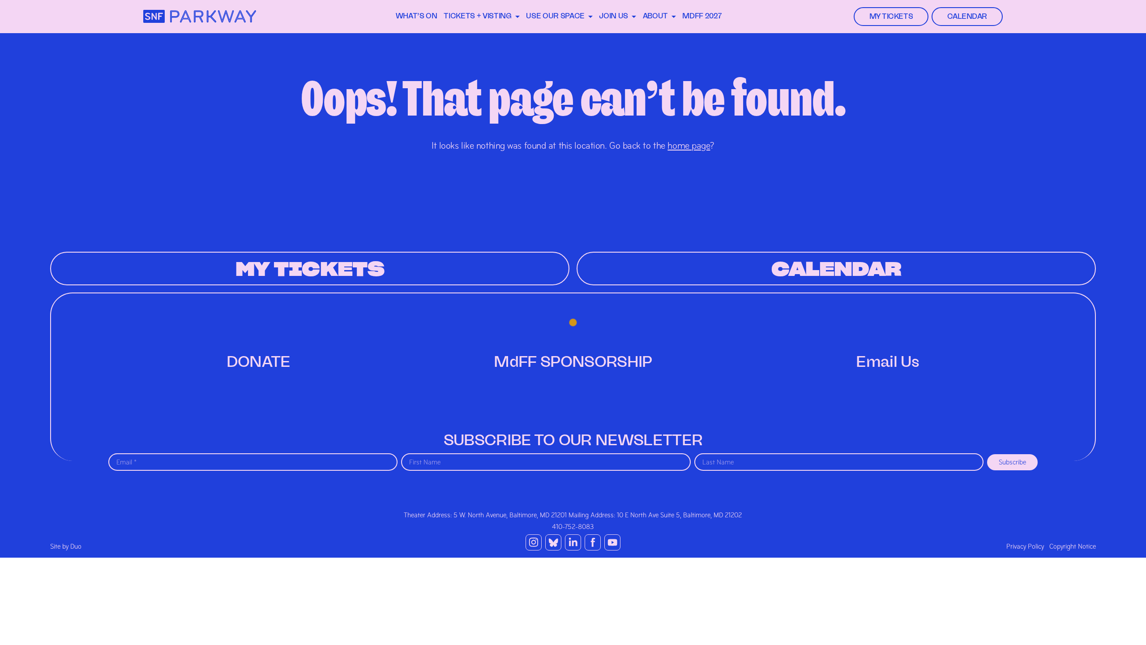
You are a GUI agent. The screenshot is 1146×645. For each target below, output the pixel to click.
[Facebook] (593, 542)
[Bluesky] (553, 542)
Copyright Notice (1072, 546)
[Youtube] (612, 542)
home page (688, 145)
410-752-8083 (573, 527)
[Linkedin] (573, 542)
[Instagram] (534, 542)
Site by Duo (65, 546)
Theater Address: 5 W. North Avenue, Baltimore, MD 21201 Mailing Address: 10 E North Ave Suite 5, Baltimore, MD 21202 (573, 515)
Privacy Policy (1025, 546)
